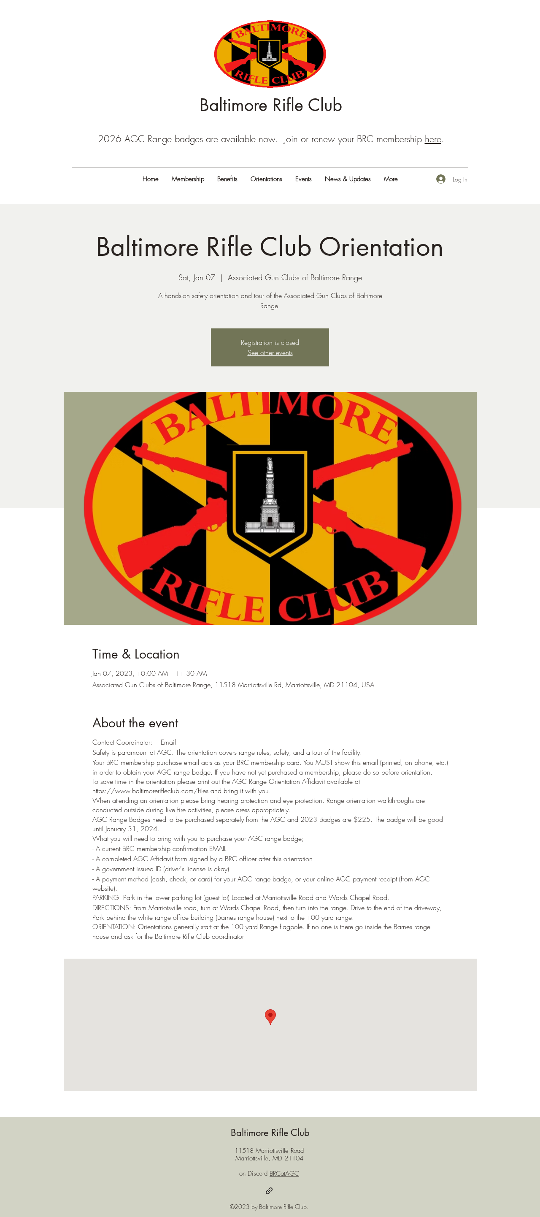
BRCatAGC (284, 1173)
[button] (390, 179)
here (433, 139)
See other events (270, 352)
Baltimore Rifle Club (271, 105)
